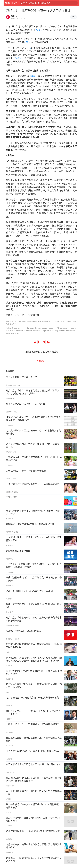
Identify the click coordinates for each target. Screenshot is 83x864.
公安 (29, 47)
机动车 (32, 76)
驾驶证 (18, 58)
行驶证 (39, 29)
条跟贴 (41, 360)
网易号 (15, 3)
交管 (26, 42)
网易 (8, 3)
